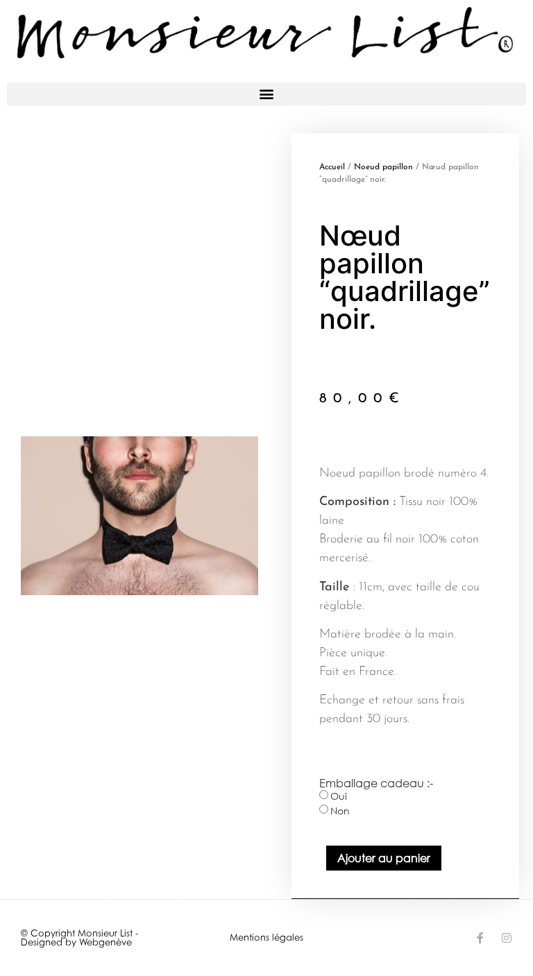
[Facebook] (480, 937)
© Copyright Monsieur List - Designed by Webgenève (79, 937)
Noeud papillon (383, 167)
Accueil (332, 167)
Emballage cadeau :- (376, 783)
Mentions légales (266, 937)
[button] (266, 94)
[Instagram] (506, 937)
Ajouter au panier (383, 858)
